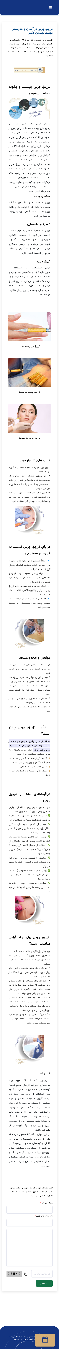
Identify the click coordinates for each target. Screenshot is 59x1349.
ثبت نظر (44, 1283)
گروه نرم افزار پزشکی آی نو (23, 1339)
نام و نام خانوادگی (44, 1216)
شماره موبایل (46, 1203)
